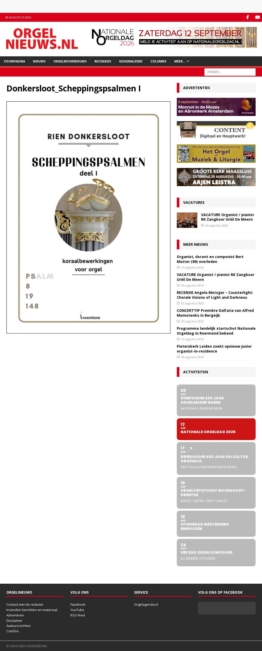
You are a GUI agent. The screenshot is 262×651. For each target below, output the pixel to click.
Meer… (179, 61)
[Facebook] (247, 17)
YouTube (77, 609)
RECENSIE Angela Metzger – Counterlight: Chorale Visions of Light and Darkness (215, 295)
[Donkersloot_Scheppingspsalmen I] (88, 330)
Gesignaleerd (131, 61)
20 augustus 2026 (192, 321)
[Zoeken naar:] (230, 71)
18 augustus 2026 (192, 357)
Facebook (77, 604)
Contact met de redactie (24, 604)
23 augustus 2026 (192, 303)
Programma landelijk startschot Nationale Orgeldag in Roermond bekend (216, 330)
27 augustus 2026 (192, 267)
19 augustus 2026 (192, 339)
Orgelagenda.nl (146, 604)
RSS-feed (77, 615)
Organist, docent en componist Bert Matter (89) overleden (210, 259)
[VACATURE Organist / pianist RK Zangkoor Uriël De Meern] (187, 220)
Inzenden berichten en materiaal (31, 609)
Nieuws (39, 61)
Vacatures (193, 202)
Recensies (102, 61)
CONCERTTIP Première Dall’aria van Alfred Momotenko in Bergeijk (215, 312)
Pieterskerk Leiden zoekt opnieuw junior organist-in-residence (214, 348)
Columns (158, 61)
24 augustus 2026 (216, 225)
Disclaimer (14, 620)
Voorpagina (14, 61)
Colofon (12, 631)
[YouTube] (257, 17)
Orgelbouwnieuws (69, 61)
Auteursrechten (18, 625)
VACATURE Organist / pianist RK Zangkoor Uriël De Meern (227, 217)
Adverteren (15, 615)
